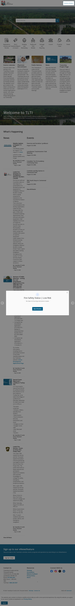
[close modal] (67, 292)
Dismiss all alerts (68, 3)
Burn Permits (37, 309)
